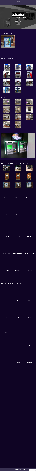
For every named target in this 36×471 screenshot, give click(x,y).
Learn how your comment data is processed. (21, 60)
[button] (6, 67)
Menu (18, 1)
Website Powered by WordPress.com (18, 469)
